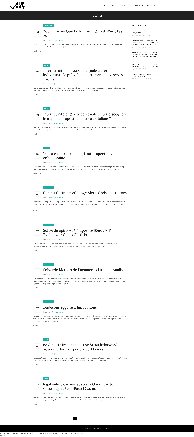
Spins (46, 339)
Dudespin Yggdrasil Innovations (70, 307)
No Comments (147, 35)
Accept (2, 436)
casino (46, 65)
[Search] (185, 5)
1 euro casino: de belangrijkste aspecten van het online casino (83, 155)
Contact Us (125, 5)
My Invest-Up (138, 5)
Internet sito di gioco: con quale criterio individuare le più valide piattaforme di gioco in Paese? (83, 74)
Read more (37, 51)
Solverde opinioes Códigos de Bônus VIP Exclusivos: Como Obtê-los (77, 232)
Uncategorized (48, 25)
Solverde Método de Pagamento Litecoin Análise (84, 269)
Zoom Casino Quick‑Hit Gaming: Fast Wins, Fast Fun (83, 33)
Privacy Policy (153, 5)
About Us (113, 5)
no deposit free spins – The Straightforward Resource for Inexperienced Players (80, 346)
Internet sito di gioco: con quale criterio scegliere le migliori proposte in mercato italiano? (85, 116)
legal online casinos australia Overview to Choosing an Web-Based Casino (78, 386)
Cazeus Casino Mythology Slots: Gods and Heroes (85, 193)
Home (104, 5)
